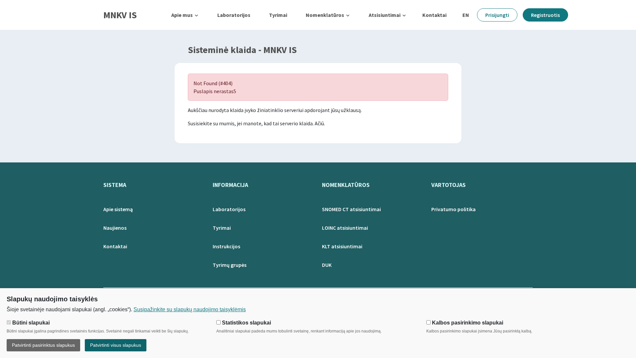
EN (465, 15)
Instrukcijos (226, 246)
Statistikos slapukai (246, 323)
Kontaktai (434, 15)
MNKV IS (120, 15)
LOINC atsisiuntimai (345, 227)
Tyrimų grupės (229, 265)
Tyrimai (278, 15)
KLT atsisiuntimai (342, 246)
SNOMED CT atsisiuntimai (351, 209)
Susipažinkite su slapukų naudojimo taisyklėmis (189, 309)
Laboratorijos (233, 15)
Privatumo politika (453, 209)
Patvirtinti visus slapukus (115, 345)
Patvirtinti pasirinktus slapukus (43, 345)
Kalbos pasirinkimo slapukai (467, 323)
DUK (327, 265)
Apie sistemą (118, 209)
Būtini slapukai (30, 323)
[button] (185, 15)
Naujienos (115, 227)
